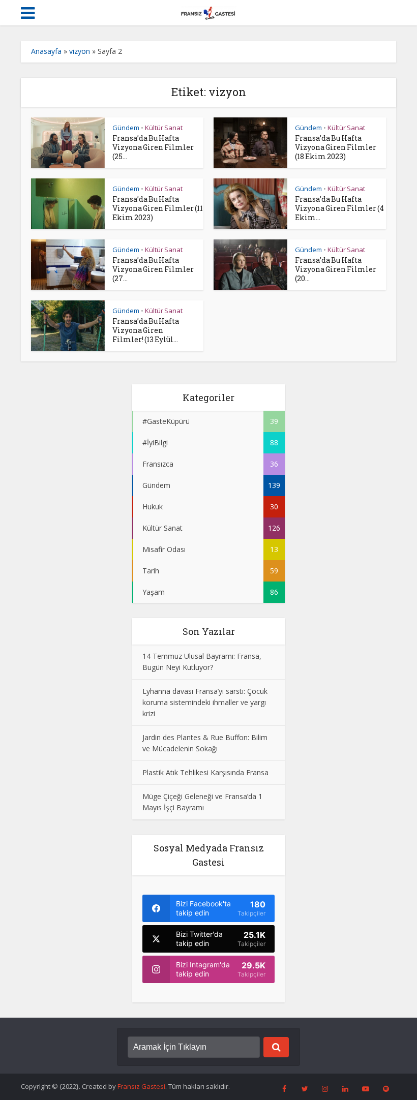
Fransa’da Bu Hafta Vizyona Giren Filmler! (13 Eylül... (145, 330)
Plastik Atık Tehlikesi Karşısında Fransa (205, 772)
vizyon (79, 51)
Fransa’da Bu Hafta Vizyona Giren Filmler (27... (153, 269)
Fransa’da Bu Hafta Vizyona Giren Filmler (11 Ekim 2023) (157, 208)
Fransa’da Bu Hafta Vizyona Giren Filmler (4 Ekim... (339, 208)
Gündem (125, 127)
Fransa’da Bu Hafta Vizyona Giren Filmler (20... (335, 269)
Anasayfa (46, 51)
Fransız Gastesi (141, 1086)
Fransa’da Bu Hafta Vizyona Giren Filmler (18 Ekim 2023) (335, 147)
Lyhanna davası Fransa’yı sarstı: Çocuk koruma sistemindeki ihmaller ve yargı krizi (204, 702)
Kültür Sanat (164, 127)
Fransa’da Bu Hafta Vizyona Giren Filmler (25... (153, 147)
